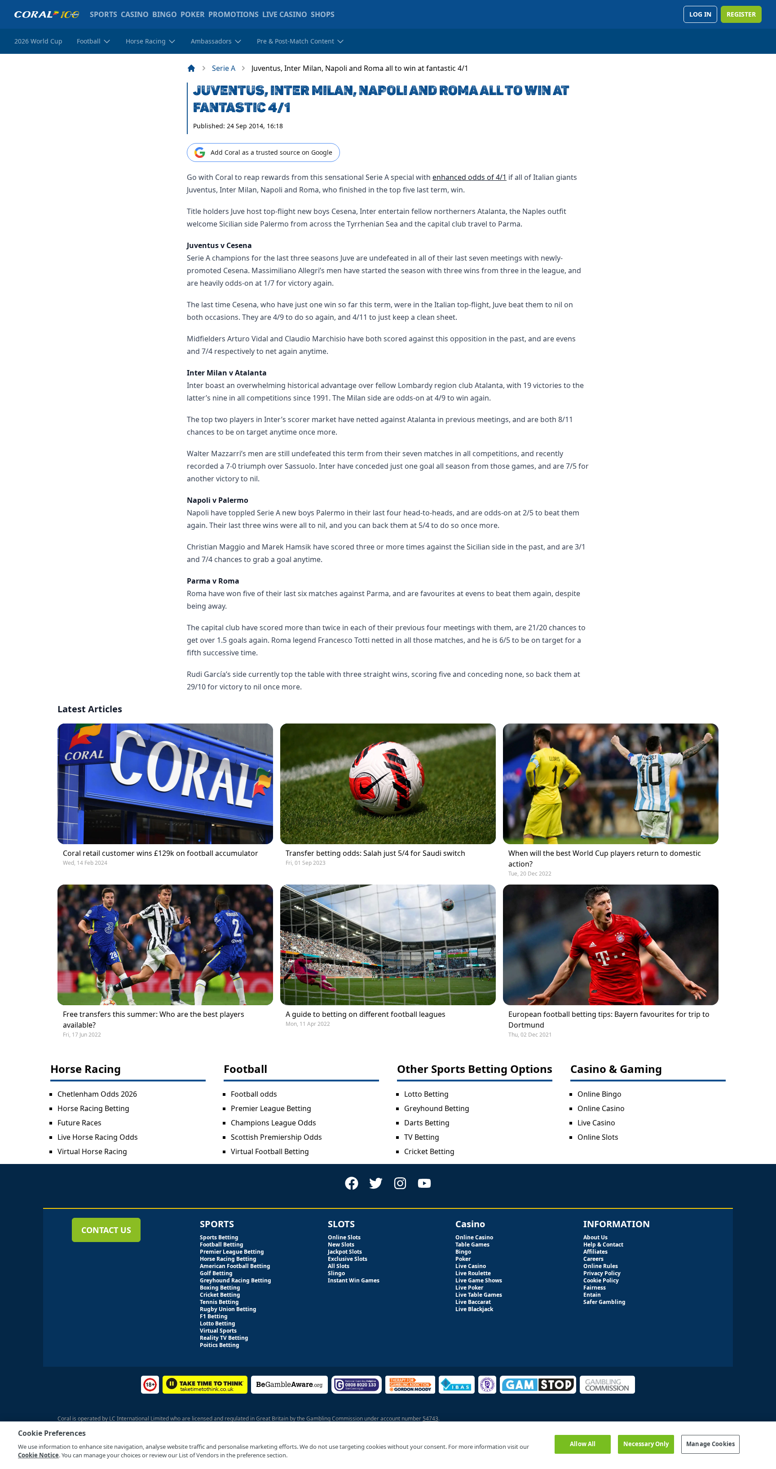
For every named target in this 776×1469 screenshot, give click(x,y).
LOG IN (700, 14)
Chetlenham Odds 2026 (97, 1094)
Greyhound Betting (436, 1108)
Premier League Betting (271, 1108)
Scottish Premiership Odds (276, 1137)
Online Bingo (600, 1094)
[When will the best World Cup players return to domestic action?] (611, 784)
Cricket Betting (429, 1151)
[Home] (191, 68)
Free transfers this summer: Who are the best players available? (153, 1019)
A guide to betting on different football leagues (365, 1014)
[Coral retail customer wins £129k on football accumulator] (165, 784)
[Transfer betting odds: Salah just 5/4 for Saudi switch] (388, 784)
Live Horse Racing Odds (97, 1137)
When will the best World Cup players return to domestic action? (604, 858)
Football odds (254, 1094)
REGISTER (741, 14)
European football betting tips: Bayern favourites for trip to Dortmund (609, 1019)
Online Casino (601, 1108)
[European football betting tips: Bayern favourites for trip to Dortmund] (611, 945)
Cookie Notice (38, 1455)
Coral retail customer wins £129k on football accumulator (160, 853)
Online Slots (598, 1137)
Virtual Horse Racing (92, 1151)
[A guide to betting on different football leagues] (388, 945)
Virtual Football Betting (270, 1151)
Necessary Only (646, 1444)
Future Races (79, 1123)
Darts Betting (427, 1123)
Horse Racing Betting (93, 1108)
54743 (430, 1418)
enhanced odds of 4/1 (469, 177)
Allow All (582, 1444)
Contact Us (106, 1230)
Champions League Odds (273, 1123)
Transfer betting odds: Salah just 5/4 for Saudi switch (375, 853)
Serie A (223, 68)
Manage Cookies (710, 1444)
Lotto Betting (426, 1094)
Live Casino (596, 1123)
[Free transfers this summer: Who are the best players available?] (165, 945)
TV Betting (421, 1137)
